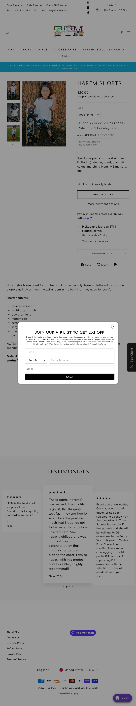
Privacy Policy (95, 344)
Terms (103, 344)
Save (69, 377)
